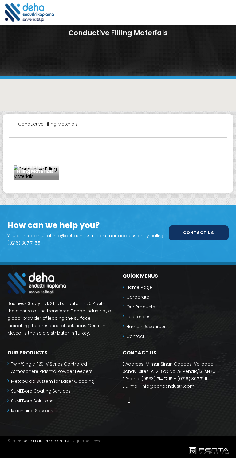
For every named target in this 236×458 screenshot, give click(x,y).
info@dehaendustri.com (168, 386)
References (138, 317)
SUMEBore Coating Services (41, 391)
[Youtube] (129, 399)
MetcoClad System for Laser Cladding (52, 381)
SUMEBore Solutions (32, 401)
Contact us (198, 233)
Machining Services (32, 411)
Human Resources (146, 326)
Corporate (137, 297)
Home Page (139, 287)
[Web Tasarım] (118, 451)
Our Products (140, 307)
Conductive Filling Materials (35, 169)
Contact (135, 336)
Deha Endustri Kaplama (44, 441)
